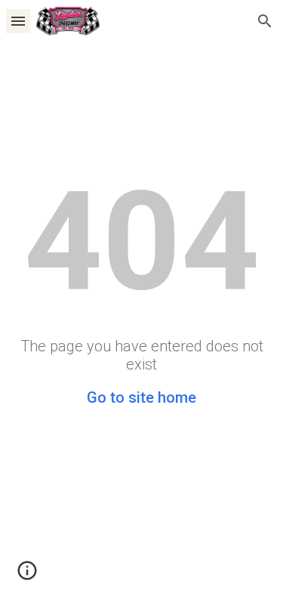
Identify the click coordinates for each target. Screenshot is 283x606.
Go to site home (141, 397)
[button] (18, 21)
